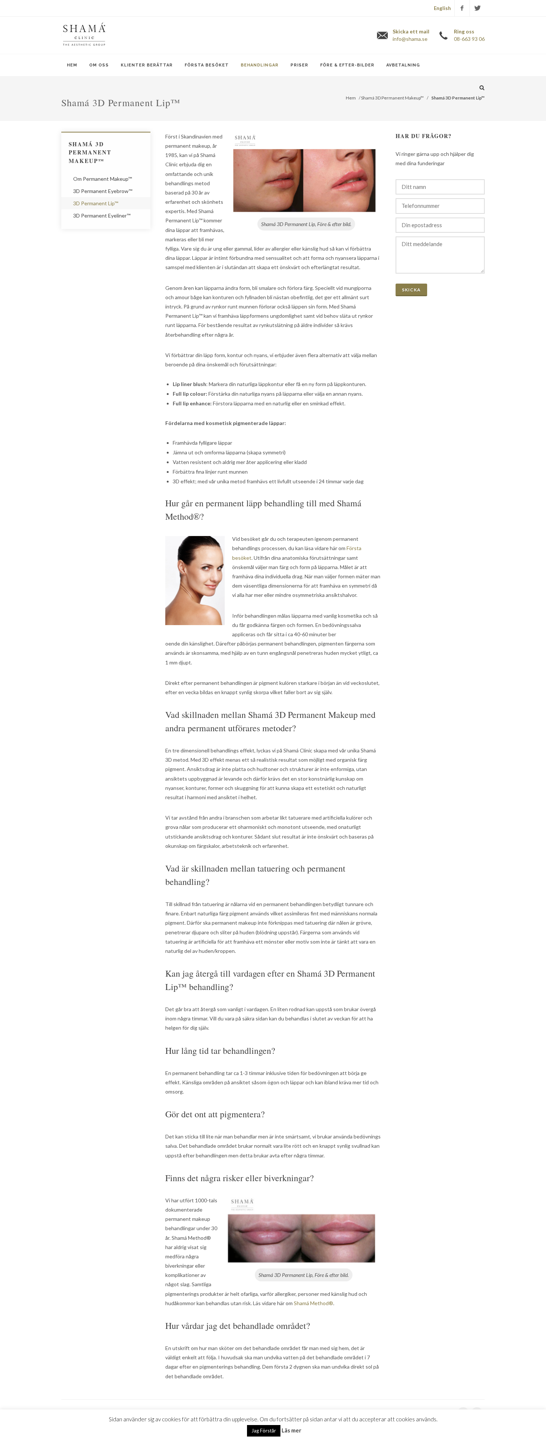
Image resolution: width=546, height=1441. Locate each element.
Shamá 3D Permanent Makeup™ (392, 98)
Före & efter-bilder (347, 65)
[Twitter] (477, 8)
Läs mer (291, 1430)
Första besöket (207, 65)
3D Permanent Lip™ (95, 203)
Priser (299, 65)
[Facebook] (462, 8)
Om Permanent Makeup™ (102, 179)
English (442, 8)
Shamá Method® (313, 1303)
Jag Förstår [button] (263, 1431)
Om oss (99, 65)
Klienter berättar (147, 65)
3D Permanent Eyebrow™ (102, 191)
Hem (72, 65)
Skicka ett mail (411, 35)
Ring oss (469, 35)
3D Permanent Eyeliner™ (101, 215)
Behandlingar (260, 65)
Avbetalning (403, 65)
